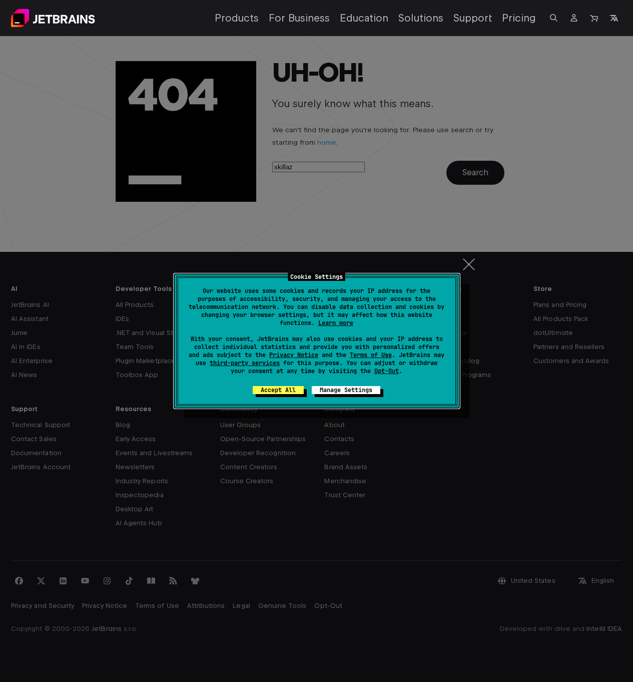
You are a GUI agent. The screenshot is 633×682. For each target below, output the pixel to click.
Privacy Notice (293, 355)
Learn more (335, 323)
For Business (299, 18)
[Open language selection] (614, 18)
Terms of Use (371, 355)
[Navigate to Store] (594, 18)
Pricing (519, 18)
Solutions (420, 18)
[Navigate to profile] (574, 18)
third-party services (245, 363)
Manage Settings (346, 390)
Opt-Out (386, 371)
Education (364, 18)
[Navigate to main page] (53, 18)
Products (237, 18)
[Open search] (554, 18)
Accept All (278, 390)
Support (472, 18)
